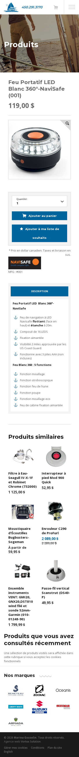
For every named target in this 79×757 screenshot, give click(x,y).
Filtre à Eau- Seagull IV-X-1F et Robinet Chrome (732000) (22, 480)
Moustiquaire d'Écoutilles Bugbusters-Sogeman (19, 535)
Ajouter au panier (43, 216)
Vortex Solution (31, 741)
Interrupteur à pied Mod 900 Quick (54, 477)
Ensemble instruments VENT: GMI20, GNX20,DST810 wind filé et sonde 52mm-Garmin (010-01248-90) (20, 603)
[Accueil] (11, 7)
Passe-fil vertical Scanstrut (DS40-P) (56, 592)
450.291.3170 (32, 7)
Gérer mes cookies (16, 748)
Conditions (37, 748)
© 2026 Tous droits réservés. (34, 737)
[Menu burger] (71, 7)
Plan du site (55, 748)
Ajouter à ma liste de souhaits (41, 233)
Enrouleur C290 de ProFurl (54, 530)
